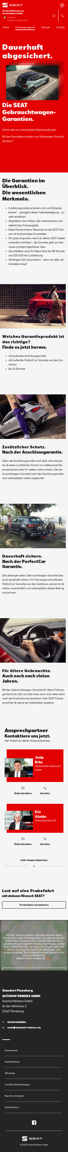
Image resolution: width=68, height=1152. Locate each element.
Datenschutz (12, 1061)
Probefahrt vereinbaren (34, 904)
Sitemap (10, 1073)
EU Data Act (12, 1107)
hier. (48, 958)
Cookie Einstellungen (17, 1084)
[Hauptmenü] (62, 5)
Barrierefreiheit (14, 1095)
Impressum (11, 1050)
